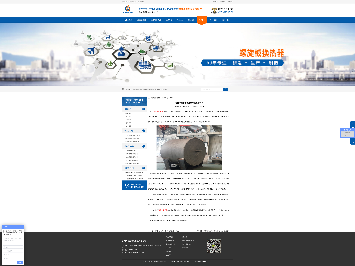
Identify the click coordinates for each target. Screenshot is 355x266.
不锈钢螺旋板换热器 (132, 154)
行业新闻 (128, 120)
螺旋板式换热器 (137, 89)
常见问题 (128, 116)
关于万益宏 (213, 20)
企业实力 (191, 20)
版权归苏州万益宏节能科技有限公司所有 (154, 261)
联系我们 (230, 2)
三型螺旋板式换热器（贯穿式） (135, 179)
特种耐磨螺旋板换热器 (132, 141)
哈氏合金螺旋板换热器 (132, 163)
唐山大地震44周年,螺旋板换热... (167, 231)
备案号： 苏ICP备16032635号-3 (180, 261)
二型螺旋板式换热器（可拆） (134, 175)
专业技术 (128, 126)
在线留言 (223, 2)
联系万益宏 (226, 20)
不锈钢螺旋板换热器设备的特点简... (217, 231)
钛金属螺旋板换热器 (132, 157)
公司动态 (128, 113)
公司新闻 (128, 123)
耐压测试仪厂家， (187, 244)
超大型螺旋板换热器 (161, 89)
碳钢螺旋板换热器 (148, 89)
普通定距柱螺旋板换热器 (133, 135)
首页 (163, 98)
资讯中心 (202, 20)
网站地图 (215, 2)
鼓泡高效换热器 (156, 20)
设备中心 (169, 20)
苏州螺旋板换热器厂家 (188, 240)
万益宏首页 (128, 20)
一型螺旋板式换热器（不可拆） (135, 172)
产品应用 (180, 20)
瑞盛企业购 (185, 247)
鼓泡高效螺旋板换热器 (132, 138)
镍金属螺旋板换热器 (132, 160)
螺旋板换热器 (141, 20)
